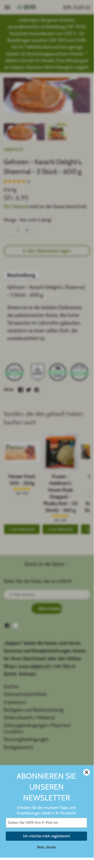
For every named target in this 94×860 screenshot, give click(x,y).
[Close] (86, 772)
